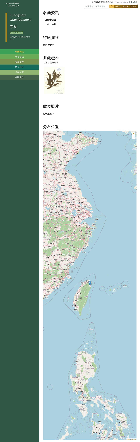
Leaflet (128, 439)
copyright (133, 439)
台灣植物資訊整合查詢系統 (102, 2)
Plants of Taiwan (122, 2)
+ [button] (133, 133)
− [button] (133, 137)
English (134, 2)
